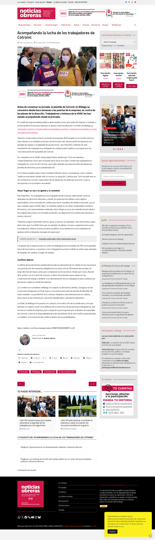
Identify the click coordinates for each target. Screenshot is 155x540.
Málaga (37, 372)
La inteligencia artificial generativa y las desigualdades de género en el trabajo (118, 284)
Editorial (105, 342)
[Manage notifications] (150, 536)
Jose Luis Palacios (26, 43)
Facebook (126, 2)
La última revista (60, 2)
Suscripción (40, 2)
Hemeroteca (64, 505)
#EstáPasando (116, 25)
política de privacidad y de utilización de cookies (125, 519)
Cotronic (24, 372)
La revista (21, 2)
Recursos (105, 25)
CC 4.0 (93, 526)
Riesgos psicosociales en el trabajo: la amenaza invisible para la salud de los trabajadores (118, 273)
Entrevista (86, 25)
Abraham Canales (69, 429)
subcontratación (67, 372)
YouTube (135, 2)
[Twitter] (19, 350)
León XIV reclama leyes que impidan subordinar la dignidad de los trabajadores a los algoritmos (35, 423)
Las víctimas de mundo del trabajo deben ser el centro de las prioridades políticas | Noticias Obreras (56, 460)
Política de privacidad (73, 526)
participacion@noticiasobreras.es (116, 367)
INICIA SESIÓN (81, 2)
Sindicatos (50, 372)
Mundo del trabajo (24, 25)
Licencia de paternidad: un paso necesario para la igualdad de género (118, 313)
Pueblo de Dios (65, 25)
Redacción (26, 429)
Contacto (30, 2)
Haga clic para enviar (114, 183)
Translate (120, 45)
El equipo (63, 487)
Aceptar (112, 532)
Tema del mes (95, 25)
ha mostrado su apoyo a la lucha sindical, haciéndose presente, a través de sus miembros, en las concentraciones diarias (56, 129)
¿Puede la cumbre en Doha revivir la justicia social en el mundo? (117, 303)
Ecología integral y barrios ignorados (117, 234)
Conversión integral (51, 25)
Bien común (37, 25)
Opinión (76, 25)
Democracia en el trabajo (112, 239)
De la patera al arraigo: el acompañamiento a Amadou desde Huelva (117, 250)
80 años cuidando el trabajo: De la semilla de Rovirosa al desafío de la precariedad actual (117, 227)
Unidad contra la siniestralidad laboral (118, 243)
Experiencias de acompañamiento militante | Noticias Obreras (55, 447)
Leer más (132, 86)
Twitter (129, 2)
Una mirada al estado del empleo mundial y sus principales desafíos (116, 294)
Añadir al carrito (105, 85)
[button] (113, 149)
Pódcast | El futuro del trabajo (117, 265)
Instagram (132, 2)
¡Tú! (105, 220)
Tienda (71, 2)
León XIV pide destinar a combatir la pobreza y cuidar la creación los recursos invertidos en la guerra (76, 423)
